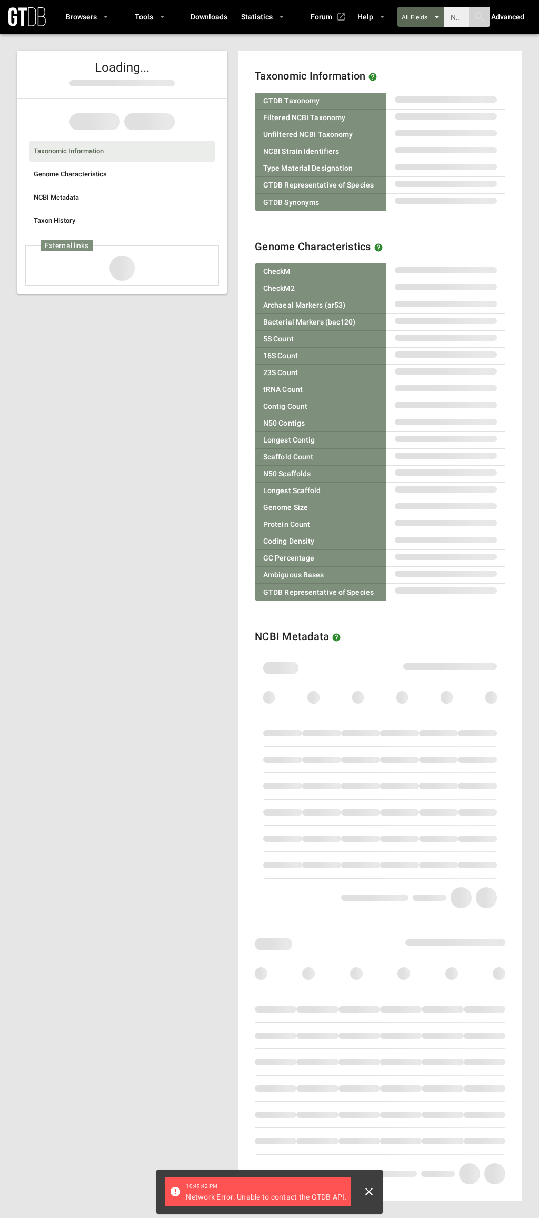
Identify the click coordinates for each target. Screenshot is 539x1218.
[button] (86, 16)
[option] (122, 151)
